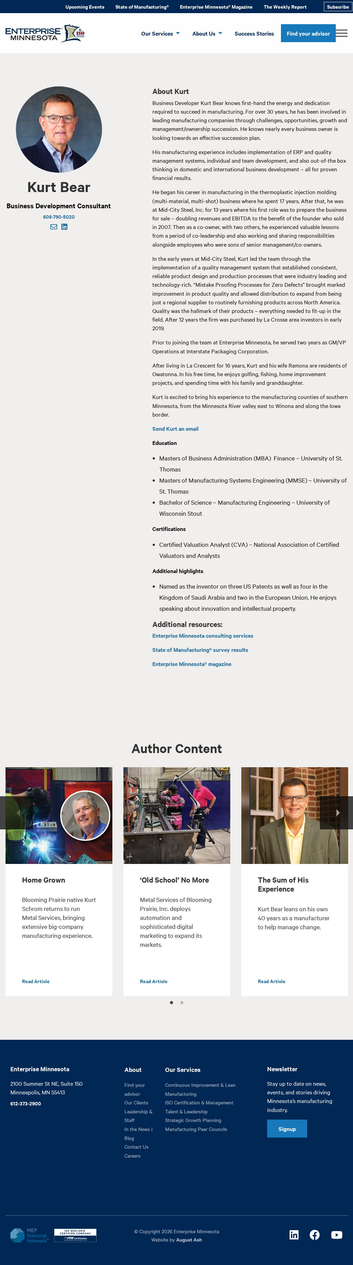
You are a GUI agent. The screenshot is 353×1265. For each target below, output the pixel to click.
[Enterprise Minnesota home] (42, 32)
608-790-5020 (59, 216)
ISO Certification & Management (199, 1102)
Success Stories (254, 33)
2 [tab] (181, 1001)
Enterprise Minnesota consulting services (202, 635)
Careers (132, 1155)
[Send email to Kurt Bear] (54, 227)
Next (336, 812)
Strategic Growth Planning (193, 1119)
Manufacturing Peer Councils (196, 1128)
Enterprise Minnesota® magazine (191, 663)
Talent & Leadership (186, 1111)
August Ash (189, 1239)
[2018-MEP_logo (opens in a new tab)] (29, 1235)
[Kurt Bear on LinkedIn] (64, 227)
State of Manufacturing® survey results (200, 649)
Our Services (157, 33)
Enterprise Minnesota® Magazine (216, 6)
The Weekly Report (285, 6)
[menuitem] (85, 6)
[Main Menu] (341, 33)
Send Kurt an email (175, 428)
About (133, 1069)
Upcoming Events (84, 6)
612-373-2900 (25, 1103)
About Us (203, 33)
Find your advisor (308, 33)
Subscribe (338, 6)
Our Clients (136, 1102)
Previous (16, 812)
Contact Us (136, 1146)
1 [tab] (171, 1001)
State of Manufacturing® (142, 6)
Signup (287, 1128)
